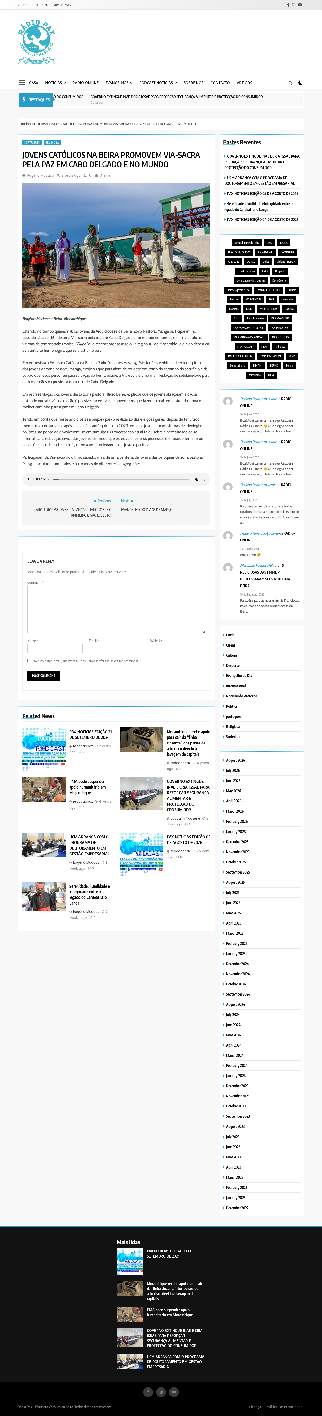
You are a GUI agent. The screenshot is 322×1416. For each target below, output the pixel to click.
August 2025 (235, 882)
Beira (269, 243)
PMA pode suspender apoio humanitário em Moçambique (87, 787)
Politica (232, 706)
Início (25, 124)
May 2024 (233, 1034)
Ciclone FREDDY (286, 261)
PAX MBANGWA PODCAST (249, 337)
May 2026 (233, 790)
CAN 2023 (233, 261)
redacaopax (83, 746)
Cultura (231, 655)
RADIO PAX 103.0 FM (240, 356)
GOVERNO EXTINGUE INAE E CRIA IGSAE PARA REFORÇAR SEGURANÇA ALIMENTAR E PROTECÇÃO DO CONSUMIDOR (151, 96)
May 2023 (233, 1156)
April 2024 (234, 1045)
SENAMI (257, 365)
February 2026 (237, 821)
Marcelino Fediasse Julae (258, 565)
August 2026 (235, 760)
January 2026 (236, 831)
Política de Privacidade (284, 1406)
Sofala (289, 365)
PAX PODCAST (245, 346)
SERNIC (274, 365)
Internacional (236, 685)
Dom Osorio (279, 280)
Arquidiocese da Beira (247, 243)
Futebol (234, 299)
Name (32, 640)
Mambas (234, 309)
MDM (249, 309)
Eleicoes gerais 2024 (238, 290)
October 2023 (236, 1105)
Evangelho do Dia (239, 675)
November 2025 (238, 851)
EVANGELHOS (117, 82)
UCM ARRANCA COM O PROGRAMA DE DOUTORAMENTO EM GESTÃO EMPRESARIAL (89, 845)
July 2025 (233, 892)
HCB (271, 299)
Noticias (289, 309)
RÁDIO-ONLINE (86, 82)
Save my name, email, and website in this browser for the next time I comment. (86, 661)
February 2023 (236, 1187)
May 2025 (233, 912)
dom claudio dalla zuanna (251, 280)
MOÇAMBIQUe (268, 309)
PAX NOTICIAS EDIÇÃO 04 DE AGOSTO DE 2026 (263, 219)
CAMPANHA (288, 252)
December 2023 (237, 1085)
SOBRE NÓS (193, 82)
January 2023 (235, 1197)
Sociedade (233, 736)
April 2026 (234, 800)
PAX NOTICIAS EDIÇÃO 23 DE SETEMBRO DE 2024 (90, 734)
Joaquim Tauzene (185, 818)
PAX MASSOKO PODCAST (248, 328)
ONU (236, 318)
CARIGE (251, 261)
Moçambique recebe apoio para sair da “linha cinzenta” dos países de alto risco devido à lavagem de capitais (188, 743)
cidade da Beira (246, 271)
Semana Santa (237, 365)
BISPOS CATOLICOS (239, 252)
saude (292, 356)
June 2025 (233, 902)
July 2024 (233, 1014)
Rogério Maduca (40, 175)
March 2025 (235, 933)
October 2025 (236, 861)
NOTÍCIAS (53, 82)
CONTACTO (220, 82)
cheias (266, 261)
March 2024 (235, 1055)
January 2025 (236, 953)
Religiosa (52, 142)
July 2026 (233, 770)
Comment (35, 582)
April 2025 (233, 923)
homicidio (287, 299)
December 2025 (237, 841)
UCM (271, 375)
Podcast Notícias (156, 82)
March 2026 (235, 811)
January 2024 (236, 1075)
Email (94, 640)
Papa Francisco (255, 318)
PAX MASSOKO (280, 318)
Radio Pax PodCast (270, 356)
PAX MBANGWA (280, 328)
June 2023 (233, 1146)
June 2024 (233, 1024)
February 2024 (237, 1065)
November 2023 (237, 1095)
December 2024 (237, 963)
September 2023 (238, 1116)
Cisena (231, 644)
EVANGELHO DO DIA (268, 290)
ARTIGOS (244, 82)
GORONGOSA (254, 299)
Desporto (280, 271)
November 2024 (238, 973)
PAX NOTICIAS (280, 337)
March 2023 (234, 1177)
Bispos (284, 243)
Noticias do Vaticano (241, 695)
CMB (265, 271)
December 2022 (237, 1207)
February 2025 (237, 943)
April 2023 (233, 1167)
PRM (264, 346)
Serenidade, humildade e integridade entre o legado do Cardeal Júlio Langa (89, 894)
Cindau (231, 634)
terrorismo (255, 375)
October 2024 (236, 983)
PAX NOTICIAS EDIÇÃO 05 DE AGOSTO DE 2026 (188, 839)
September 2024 (238, 994)
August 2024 (235, 1004)
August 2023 (235, 1126)
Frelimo (292, 290)
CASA (33, 82)
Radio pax (280, 346)
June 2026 (233, 780)
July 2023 (232, 1136)
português (32, 142)
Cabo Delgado (265, 252)
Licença (255, 1406)
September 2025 (238, 872)
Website (156, 640)
